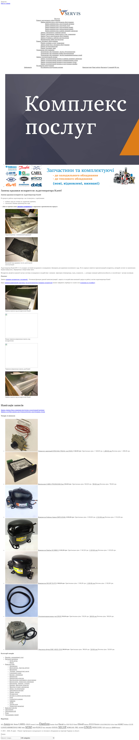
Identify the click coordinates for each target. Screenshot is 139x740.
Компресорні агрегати (17, 678)
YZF (103, 727)
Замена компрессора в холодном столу (57, 25)
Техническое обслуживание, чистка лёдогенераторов (58, 52)
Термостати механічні (17, 706)
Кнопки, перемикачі (16, 675)
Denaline (52, 724)
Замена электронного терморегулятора (53, 32)
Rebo (44, 727)
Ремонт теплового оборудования (47, 41)
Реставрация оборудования (45, 65)
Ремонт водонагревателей (49, 46)
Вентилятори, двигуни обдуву (19, 668)
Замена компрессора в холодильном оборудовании (57, 22)
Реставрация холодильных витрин (52, 67)
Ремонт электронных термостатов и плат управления (58, 34)
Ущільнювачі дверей (12, 715)
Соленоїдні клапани (16, 699)
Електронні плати (15, 673)
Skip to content (5, 3)
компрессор (108, 727)
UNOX (88, 727)
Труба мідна (13, 661)
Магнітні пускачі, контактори (19, 687)
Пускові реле (14, 694)
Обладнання (9, 709)
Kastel (116, 724)
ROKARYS (48, 727)
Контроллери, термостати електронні (22, 682)
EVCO (91, 724)
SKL (76, 727)
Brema (16, 724)
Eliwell (81, 724)
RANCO (39, 727)
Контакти (104, 67)
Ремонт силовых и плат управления (52, 43)
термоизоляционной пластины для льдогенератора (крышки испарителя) (29, 283)
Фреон (12, 662)
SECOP (62, 727)
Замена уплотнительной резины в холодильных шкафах (59, 64)
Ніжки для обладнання (17, 689)
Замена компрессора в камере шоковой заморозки (61, 31)
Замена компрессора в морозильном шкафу (59, 29)
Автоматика (13, 666)
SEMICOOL (71, 727)
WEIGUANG (97, 727)
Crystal (37, 724)
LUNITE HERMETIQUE (9, 727)
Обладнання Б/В (10, 711)
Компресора (13, 676)
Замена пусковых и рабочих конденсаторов (55, 38)
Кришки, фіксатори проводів (19, 685)
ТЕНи (11, 702)
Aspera (7, 724)
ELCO (71, 724)
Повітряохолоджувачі (16, 690)
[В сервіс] (71, 15)
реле (114, 727)
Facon (96, 724)
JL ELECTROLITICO (104, 724)
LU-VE (131, 724)
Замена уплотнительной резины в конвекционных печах (59, 60)
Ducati (61, 724)
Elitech (75, 724)
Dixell (56, 724)
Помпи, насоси (14, 692)
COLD (28, 724)
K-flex (112, 724)
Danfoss (44, 723)
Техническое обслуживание (45, 50)
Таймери (12, 701)
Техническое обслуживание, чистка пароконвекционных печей (61, 55)
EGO (67, 724)
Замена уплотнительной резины (46, 57)
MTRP (28, 727)
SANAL (55, 727)
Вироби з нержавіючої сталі (14, 657)
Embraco (86, 724)
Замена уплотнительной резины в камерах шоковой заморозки (61, 58)
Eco (65, 724)
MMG (23, 727)
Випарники (13, 669)
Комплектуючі (87, 67)
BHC (12, 724)
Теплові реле (14, 704)
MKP (19, 727)
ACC (2, 724)
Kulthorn (126, 724)
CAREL (21, 724)
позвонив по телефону (87, 283)
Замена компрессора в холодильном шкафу (59, 27)
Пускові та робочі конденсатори (20, 695)
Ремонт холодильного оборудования (48, 20)
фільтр (118, 727)
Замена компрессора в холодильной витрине (59, 24)
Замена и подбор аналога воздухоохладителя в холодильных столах (23, 412)
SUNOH (81, 727)
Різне (11, 697)
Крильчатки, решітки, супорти (20, 683)
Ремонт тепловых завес (48, 48)
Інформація (28, 67)
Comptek (32, 724)
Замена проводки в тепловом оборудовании (55, 45)
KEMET (121, 724)
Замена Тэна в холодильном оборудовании (55, 36)
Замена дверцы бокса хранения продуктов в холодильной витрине (22, 410)
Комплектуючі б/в (11, 708)
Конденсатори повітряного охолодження (23, 680)
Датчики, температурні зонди (19, 671)
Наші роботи (96, 67)
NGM (34, 727)
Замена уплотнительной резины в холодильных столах (59, 62)
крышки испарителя (24, 206)
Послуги (57, 18)
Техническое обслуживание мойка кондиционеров (57, 53)
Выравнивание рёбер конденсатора (52, 39)
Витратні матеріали (11, 659)
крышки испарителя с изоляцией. (17, 279)
